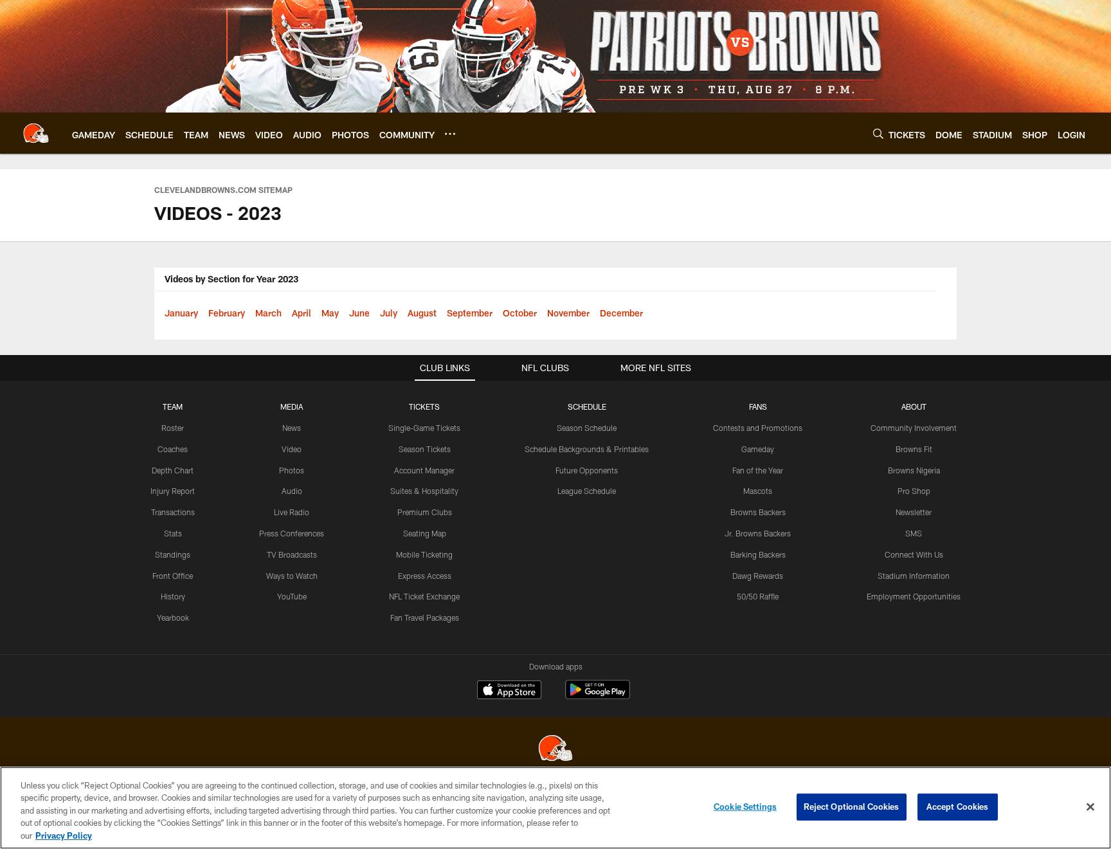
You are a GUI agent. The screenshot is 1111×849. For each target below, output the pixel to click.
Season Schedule (587, 427)
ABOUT (913, 406)
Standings (172, 554)
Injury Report (172, 490)
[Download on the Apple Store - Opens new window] (509, 691)
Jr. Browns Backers (758, 533)
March (268, 312)
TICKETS (424, 406)
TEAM (173, 406)
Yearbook (173, 617)
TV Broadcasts (292, 554)
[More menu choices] (450, 134)
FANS (758, 406)
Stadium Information (914, 575)
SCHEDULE (587, 406)
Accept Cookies (957, 806)
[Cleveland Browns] (555, 749)
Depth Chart (173, 470)
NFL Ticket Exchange (424, 596)
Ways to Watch (292, 575)
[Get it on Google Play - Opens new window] (597, 696)
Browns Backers (758, 511)
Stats (173, 533)
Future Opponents (587, 470)
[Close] (1090, 807)
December (621, 312)
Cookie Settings (745, 806)
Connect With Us (914, 554)
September (469, 312)
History (173, 596)
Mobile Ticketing (424, 554)
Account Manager (424, 470)
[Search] (878, 133)
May (330, 312)
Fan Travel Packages (424, 617)
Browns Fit (914, 448)
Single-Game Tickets (424, 427)
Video (292, 448)
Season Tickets (425, 448)
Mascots (757, 490)
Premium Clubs (424, 511)
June (359, 312)
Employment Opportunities (914, 596)
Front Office (172, 575)
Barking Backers (758, 554)
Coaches (173, 448)
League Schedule (586, 490)
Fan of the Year (757, 470)
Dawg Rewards (757, 575)
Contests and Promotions (757, 427)
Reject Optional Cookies (851, 806)
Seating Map (424, 533)
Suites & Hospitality (424, 490)
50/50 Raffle (758, 596)
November (568, 312)
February (226, 312)
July (388, 312)
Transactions (173, 511)
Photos (291, 470)
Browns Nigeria (914, 470)
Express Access (424, 575)
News (291, 427)
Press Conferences (291, 533)
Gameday (757, 448)
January (181, 312)
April (301, 312)
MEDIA (291, 406)
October (520, 312)
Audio (292, 490)
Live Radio (291, 511)
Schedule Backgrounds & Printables (587, 448)
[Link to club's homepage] (36, 133)
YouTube (292, 596)
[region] (555, 808)
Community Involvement (914, 427)
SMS (913, 533)
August (422, 312)
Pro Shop (914, 490)
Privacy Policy (63, 835)
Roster (172, 427)
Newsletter (914, 511)
